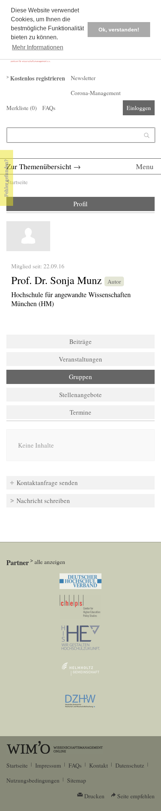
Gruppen (101, 376)
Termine (80, 412)
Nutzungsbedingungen (33, 780)
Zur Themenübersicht (39, 166)
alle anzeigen (49, 561)
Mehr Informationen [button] (37, 47)
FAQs (48, 108)
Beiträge (80, 341)
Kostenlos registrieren (37, 78)
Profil (80, 203)
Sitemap (76, 780)
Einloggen (139, 108)
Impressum (48, 765)
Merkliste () (21, 108)
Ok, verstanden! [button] (118, 30)
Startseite (17, 182)
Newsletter (83, 78)
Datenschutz (129, 765)
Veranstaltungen (80, 359)
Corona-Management (96, 93)
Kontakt (98, 765)
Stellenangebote (80, 394)
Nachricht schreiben (43, 500)
